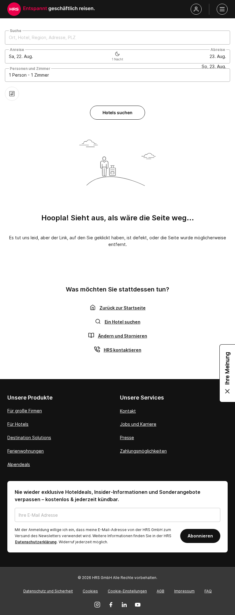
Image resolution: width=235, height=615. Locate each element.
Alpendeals (18, 464)
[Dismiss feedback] (227, 391)
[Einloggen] (196, 9)
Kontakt (128, 411)
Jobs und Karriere (138, 424)
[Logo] (14, 9)
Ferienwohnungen (25, 451)
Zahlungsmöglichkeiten (143, 451)
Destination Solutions (29, 437)
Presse (127, 437)
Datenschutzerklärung (36, 542)
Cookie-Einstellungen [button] (127, 591)
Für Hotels (17, 424)
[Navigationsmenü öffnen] (222, 9)
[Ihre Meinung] (227, 373)
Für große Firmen (24, 410)
